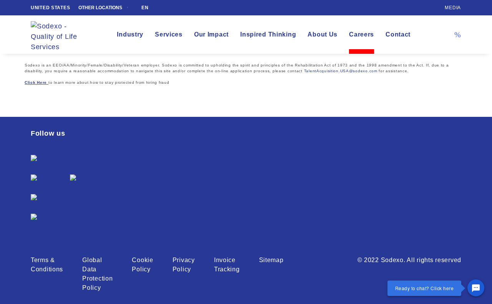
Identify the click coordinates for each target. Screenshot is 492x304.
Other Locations (100, 7)
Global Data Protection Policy (97, 274)
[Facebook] (50, 160)
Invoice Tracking (227, 264)
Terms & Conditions (47, 264)
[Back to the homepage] (59, 34)
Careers (361, 34)
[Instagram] (50, 199)
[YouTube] (48, 219)
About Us (322, 34)
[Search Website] (457, 34)
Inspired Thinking (268, 34)
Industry (130, 34)
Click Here (36, 82)
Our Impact (211, 34)
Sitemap (271, 260)
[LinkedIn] (87, 179)
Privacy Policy (184, 264)
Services (169, 34)
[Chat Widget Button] (475, 287)
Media (453, 7)
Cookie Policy (142, 264)
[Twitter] (45, 179)
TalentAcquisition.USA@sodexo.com (340, 71)
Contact (398, 34)
